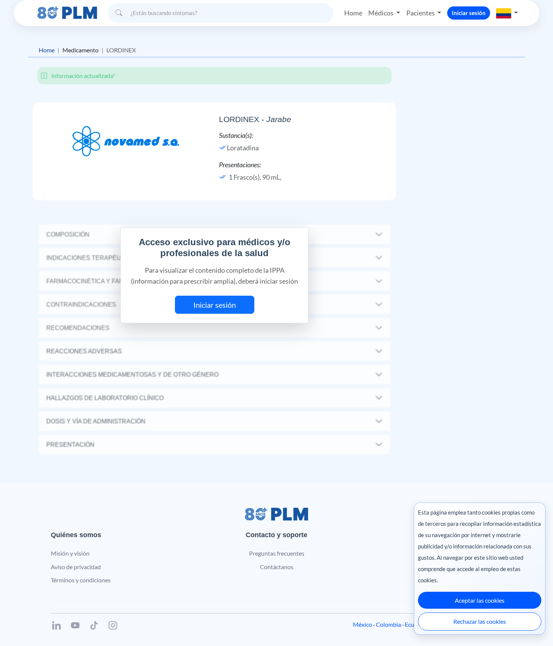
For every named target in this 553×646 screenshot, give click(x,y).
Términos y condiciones (81, 579)
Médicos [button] (381, 13)
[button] (507, 12)
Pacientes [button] (421, 13)
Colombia (388, 624)
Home (353, 13)
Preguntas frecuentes (276, 553)
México (362, 624)
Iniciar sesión (469, 12)
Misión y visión (70, 553)
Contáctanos (276, 566)
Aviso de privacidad (76, 566)
